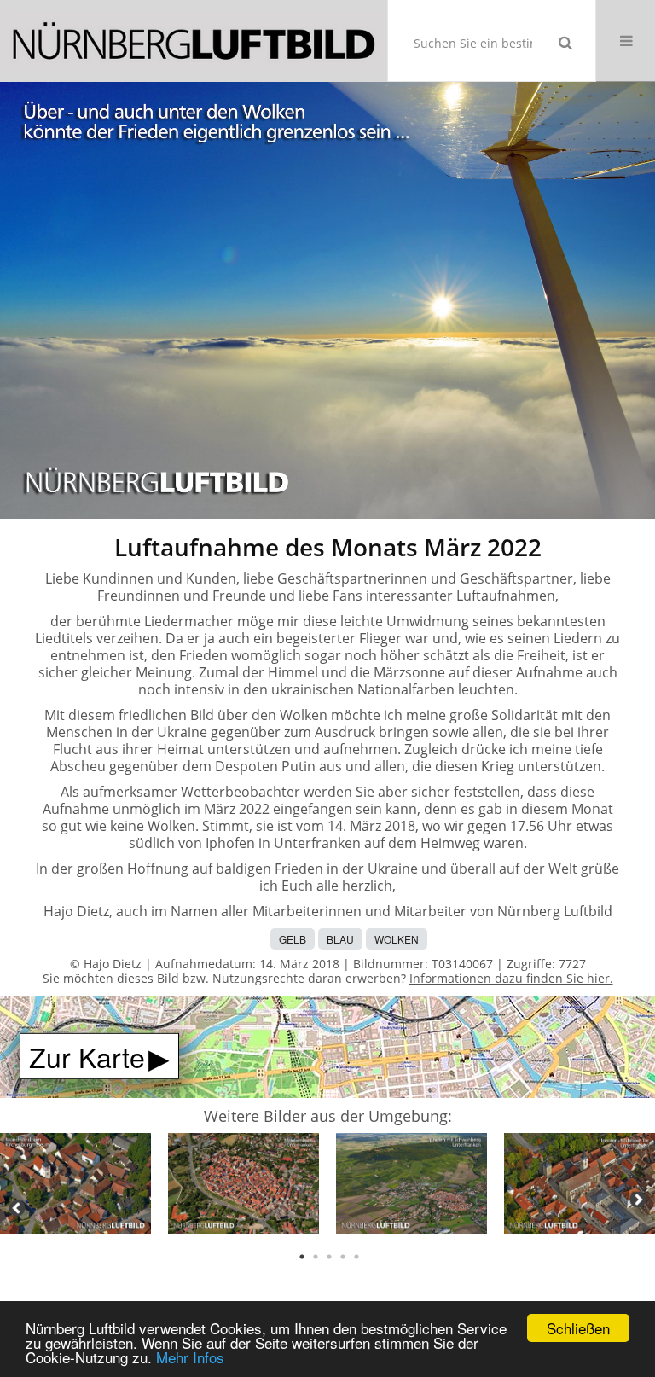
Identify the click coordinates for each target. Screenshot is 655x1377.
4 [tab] (342, 1256)
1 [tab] (301, 1256)
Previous (17, 1208)
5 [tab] (356, 1256)
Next (637, 1199)
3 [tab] (329, 1256)
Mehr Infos (190, 1357)
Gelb (292, 939)
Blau (340, 939)
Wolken (396, 939)
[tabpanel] (75, 1186)
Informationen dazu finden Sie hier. (511, 978)
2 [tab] (315, 1256)
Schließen (578, 1328)
